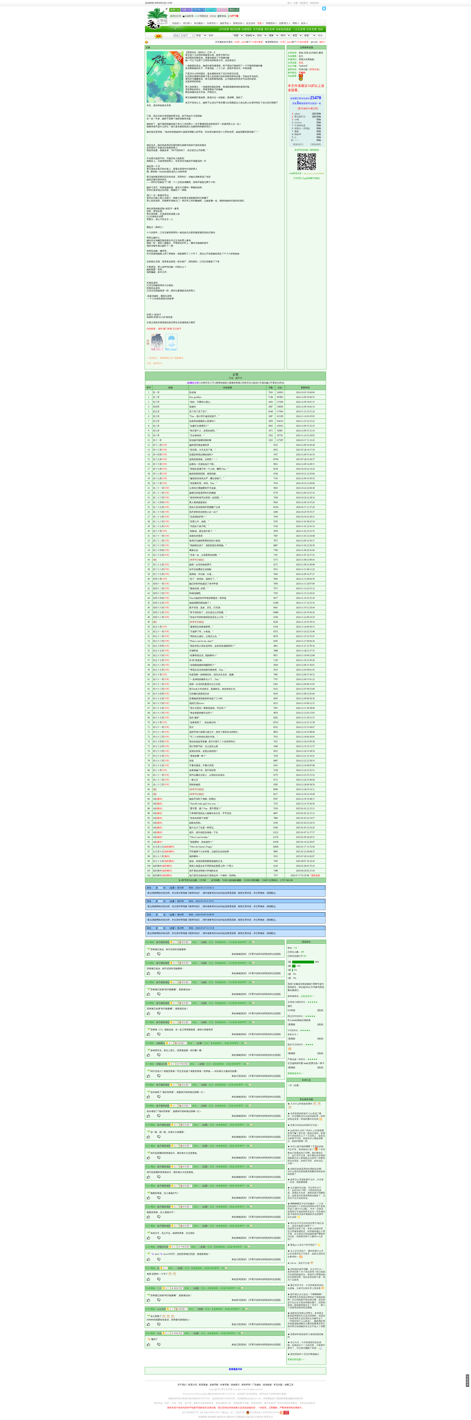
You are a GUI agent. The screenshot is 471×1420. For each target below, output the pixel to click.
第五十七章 (158, 660)
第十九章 (157, 478)
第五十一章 (158, 631)
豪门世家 (167, 328)
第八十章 (157, 770)
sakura (297, 113)
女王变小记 (158, 846)
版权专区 (224, 23)
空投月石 (246, 383)
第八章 (156, 426)
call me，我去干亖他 (299, 1263)
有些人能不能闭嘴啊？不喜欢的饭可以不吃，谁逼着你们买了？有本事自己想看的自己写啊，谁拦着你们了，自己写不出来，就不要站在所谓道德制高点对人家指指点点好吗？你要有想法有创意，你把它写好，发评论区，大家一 (306, 1155)
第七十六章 (158, 751)
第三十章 (157, 531)
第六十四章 (158, 693)
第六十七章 (158, 708)
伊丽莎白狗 (161, 1064)
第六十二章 (158, 684)
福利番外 (157, 866)
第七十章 (157, 722)
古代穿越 (258, 29)
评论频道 (198, 23)
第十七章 (157, 469)
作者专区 (211, 23)
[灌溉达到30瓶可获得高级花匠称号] (177, 1288)
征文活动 (250, 23)
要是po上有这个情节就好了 (303, 1245)
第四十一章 (158, 583)
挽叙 (296, 131)
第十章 (156, 435)
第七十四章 (158, 741)
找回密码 (314, 3)
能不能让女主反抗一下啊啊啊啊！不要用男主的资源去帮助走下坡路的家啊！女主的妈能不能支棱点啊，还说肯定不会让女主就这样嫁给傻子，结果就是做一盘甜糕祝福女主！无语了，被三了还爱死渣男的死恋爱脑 (306, 1301)
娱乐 (303, 23)
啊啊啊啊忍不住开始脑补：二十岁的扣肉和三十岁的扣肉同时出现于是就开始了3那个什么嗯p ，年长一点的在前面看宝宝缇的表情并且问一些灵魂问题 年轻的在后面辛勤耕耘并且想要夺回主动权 (306, 1210)
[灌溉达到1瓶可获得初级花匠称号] (177, 1333)
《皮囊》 (203, 942)
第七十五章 (158, 746)
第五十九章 (158, 670)
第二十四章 (158, 502)
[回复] (278, 954)
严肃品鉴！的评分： (297, 1059)
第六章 (156, 416)
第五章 (156, 411)
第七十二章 (158, 732)
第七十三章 (158, 736)
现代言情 (235, 29)
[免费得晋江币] (207, 383)
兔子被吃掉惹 (162, 942)
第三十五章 (158, 555)
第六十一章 (158, 679)
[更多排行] (298, 144)
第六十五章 (158, 698)
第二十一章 (158, 488)
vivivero (298, 122)
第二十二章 (158, 493)
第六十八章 (158, 713)
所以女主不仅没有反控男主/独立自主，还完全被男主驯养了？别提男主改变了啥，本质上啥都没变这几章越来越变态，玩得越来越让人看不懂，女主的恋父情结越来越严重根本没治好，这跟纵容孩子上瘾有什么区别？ (306, 1231)
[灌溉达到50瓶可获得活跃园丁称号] (180, 1043)
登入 (289, 3)
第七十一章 (158, 727)
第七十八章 (158, 760)
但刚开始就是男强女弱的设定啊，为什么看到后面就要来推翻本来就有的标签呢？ (306, 1172)
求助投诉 (270, 23)
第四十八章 (158, 617)
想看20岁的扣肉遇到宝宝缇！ (304, 1125)
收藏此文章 (193, 383)
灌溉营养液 (234, 383)
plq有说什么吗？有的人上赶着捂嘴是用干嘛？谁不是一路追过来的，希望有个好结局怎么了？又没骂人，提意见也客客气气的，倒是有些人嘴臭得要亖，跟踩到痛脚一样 (306, 1135)
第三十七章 (158, 564)
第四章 (156, 406)
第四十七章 (158, 612)
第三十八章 (158, 569)
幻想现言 (247, 29)
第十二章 (157, 445)
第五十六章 (158, 655)
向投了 (206, 42)
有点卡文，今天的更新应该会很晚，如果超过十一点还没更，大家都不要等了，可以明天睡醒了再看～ (306, 1345)
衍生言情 (311, 29)
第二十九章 (158, 526)
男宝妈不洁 (299, 116)
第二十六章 (158, 512)
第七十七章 (158, 756)
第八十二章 (158, 780)
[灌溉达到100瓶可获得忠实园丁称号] (184, 942)
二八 (159, 1288)
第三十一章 (158, 536)
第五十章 (157, 626)
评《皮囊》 (295, 1085)
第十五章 (157, 459)
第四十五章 (158, 603)
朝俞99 (297, 134)
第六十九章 (158, 717)
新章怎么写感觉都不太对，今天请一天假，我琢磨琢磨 (305, 1180)
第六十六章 (158, 703)
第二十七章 (158, 516)
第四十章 (157, 579)
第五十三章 (158, 641)
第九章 (156, 430)
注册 (295, 3)
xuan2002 (161, 1309)
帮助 (295, 23)
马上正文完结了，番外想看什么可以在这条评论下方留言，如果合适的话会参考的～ (306, 1254)
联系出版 (314, 69)
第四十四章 (158, 598)
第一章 (156, 392)
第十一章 (157, 440)
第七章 (156, 421)
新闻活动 (237, 23)
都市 (160, 328)
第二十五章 (158, 507)
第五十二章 (158, 636)
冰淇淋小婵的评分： (297, 1002)
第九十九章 (158, 861)
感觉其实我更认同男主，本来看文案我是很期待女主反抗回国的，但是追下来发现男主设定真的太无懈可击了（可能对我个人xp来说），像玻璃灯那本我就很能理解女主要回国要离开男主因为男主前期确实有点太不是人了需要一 (306, 1321)
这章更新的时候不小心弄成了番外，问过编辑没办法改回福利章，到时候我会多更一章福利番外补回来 (306, 1116)
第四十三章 (158, 593)
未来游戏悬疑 (283, 29)
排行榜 (186, 23)
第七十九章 (158, 765)
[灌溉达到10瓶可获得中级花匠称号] (182, 1064)
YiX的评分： (294, 1030)
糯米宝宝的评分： (296, 1044)
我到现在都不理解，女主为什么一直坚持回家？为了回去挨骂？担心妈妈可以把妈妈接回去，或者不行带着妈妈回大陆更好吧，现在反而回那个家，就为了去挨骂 (306, 1274)
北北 (159, 1333)
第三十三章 (158, 545)
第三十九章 (158, 574)
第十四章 (157, 454)
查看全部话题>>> (296, 1359)
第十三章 (157, 449)
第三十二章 (158, 540)
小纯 (296, 119)
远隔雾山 (160, 1043)
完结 (320, 29)
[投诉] (243, 954)
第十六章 (157, 464)
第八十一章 (158, 775)
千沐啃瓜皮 (299, 125)
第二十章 (157, 483)
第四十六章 (158, 607)
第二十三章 (158, 497)
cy (295, 137)
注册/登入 (283, 23)
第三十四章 (158, 550)
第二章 (156, 397)
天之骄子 (177, 328)
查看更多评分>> (295, 1073)
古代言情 (224, 29)
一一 (296, 140)
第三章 (156, 402)
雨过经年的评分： (296, 1016)
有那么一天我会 (302, 128)
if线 (154, 799)
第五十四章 (158, 646)
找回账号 (304, 3)
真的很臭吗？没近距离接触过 (304, 1354)
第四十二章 (158, 588)
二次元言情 (298, 29)
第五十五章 (158, 650)
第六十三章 (158, 689)
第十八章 (157, 473)
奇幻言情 (269, 29)
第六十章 (157, 674)
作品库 (175, 23)
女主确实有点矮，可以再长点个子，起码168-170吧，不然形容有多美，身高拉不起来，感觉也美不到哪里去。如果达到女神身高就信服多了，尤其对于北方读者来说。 (306, 1193)
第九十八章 (158, 856)
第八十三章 (158, 784)
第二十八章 (158, 521)
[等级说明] (316, 144)
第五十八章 (158, 665)
